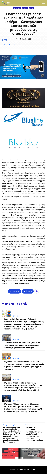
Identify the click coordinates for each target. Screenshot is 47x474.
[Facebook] (4, 44)
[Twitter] (9, 44)
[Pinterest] (14, 44)
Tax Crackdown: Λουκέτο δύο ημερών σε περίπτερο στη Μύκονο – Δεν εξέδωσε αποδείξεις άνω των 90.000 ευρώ (22, 345)
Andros (24, 8)
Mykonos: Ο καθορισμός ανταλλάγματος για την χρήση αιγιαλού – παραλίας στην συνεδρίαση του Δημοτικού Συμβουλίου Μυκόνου (34, 433)
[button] (38, 3)
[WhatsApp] (19, 44)
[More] (36, 291)
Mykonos (15, 316)
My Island (17, 8)
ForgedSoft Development (27, 469)
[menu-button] (43, 3)
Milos (31, 8)
